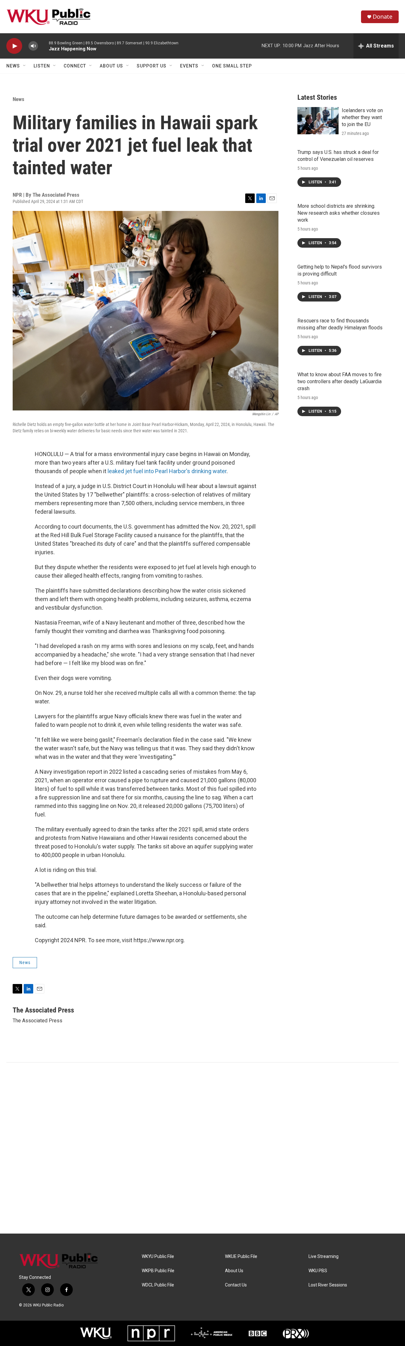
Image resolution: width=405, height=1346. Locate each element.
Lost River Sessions (327, 1285)
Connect (75, 65)
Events (189, 65)
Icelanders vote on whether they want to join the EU (362, 117)
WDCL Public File (158, 1285)
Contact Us (236, 1285)
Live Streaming (323, 1256)
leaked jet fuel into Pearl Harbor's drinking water (167, 471)
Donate (382, 16)
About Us (111, 65)
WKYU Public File (158, 1256)
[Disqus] (202, 1148)
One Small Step (232, 65)
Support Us (151, 65)
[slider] (43, 45)
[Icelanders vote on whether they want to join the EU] (318, 120)
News (13, 65)
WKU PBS (317, 1270)
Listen (42, 65)
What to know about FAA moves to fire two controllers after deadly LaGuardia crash (339, 381)
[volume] (33, 46)
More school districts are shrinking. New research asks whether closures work (338, 213)
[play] (14, 46)
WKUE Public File (241, 1256)
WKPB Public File (158, 1270)
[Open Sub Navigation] (24, 65)
